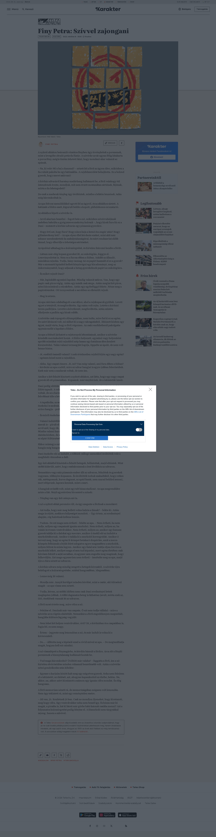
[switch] (139, 429)
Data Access (108, 447)
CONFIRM (90, 438)
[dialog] (108, 418)
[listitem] (107, 424)
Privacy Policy (122, 447)
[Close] (151, 390)
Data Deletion (93, 447)
